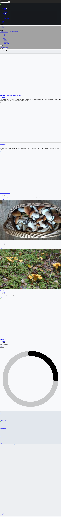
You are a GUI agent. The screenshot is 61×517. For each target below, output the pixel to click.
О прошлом (5, 40)
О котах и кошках (6, 43)
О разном (3, 38)
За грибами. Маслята (5, 193)
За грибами (2, 339)
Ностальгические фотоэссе (4, 32)
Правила (3, 27)
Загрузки (3, 514)
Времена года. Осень (3, 428)
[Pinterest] (1, 30)
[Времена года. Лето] (3, 419)
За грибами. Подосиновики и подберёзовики (10, 95)
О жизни (5, 39)
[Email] (2, 30)
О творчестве (6, 42)
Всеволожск (5, 37)
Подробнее (2, 150)
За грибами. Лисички (5, 290)
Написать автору (4, 28)
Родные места (4, 33)
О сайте (3, 26)
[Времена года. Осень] (3, 427)
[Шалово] (3, 442)
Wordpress (17, 515)
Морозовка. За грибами (5, 241)
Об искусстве (6, 41)
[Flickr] (0, 30)
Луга (4, 35)
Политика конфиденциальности (7, 512)
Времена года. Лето (3, 420)
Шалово (5, 34)
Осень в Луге (2, 435)
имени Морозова (6, 36)
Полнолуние (3, 144)
